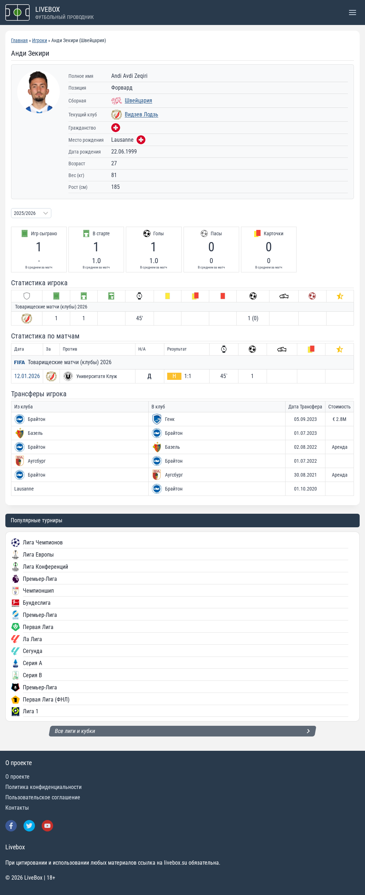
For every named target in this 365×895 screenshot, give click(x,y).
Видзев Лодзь (141, 114)
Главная (19, 40)
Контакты (17, 807)
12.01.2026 (27, 376)
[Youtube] (47, 825)
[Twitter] (29, 825)
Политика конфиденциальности (43, 787)
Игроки (39, 40)
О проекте (17, 776)
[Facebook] (11, 825)
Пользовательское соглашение (42, 797)
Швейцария (138, 100)
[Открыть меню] (352, 12)
